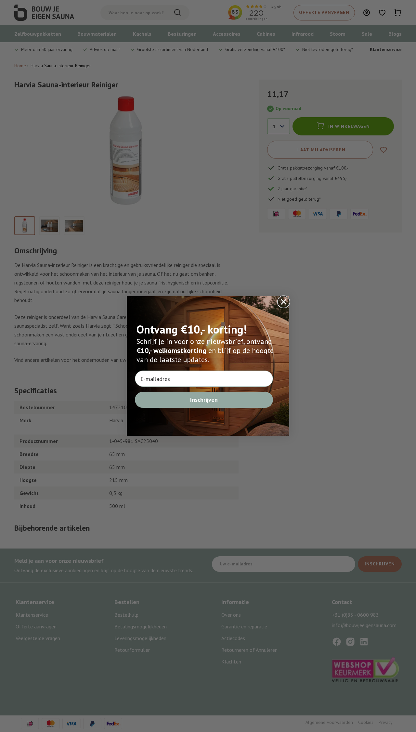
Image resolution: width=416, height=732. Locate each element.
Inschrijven (204, 399)
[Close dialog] (283, 302)
